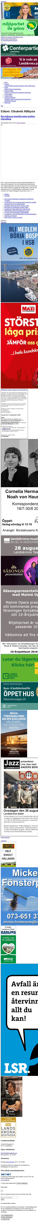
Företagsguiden (5, 837)
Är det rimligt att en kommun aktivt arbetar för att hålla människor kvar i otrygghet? (20, 203)
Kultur (16, 86)
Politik (30, 86)
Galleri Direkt (8, 96)
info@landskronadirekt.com (9, 1153)
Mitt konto (7, 102)
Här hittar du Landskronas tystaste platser (16, 207)
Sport (33, 86)
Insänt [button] (6, 87)
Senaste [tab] (6, 194)
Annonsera (18, 99)
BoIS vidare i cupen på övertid (13, 217)
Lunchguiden (8, 94)
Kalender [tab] (7, 196)
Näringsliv (21, 86)
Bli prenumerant (26, 99)
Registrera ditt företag (24, 92)
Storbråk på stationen (10, 216)
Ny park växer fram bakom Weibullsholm (16, 212)
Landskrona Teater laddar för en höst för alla (17, 209)
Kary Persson (21, 123)
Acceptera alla (5, 1219)
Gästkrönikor (17, 89)
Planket (11, 89)
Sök (2, 1199)
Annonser (3, 1)
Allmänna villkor (9, 99)
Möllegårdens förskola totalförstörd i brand (16, 210)
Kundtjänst (7, 101)
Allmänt (7, 86)
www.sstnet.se (5, 1180)
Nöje (26, 86)
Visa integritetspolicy (7, 1215)
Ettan (5, 82)
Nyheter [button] (6, 84)
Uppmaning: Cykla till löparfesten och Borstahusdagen (20, 214)
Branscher (15, 92)
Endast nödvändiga (6, 1217)
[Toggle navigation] (1, 42)
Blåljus (12, 86)
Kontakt (13, 101)
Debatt (6, 89)
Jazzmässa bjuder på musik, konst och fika (16, 205)
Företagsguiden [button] (8, 91)
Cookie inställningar (22, 1183)
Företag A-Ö (8, 92)
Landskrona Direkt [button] (9, 97)
